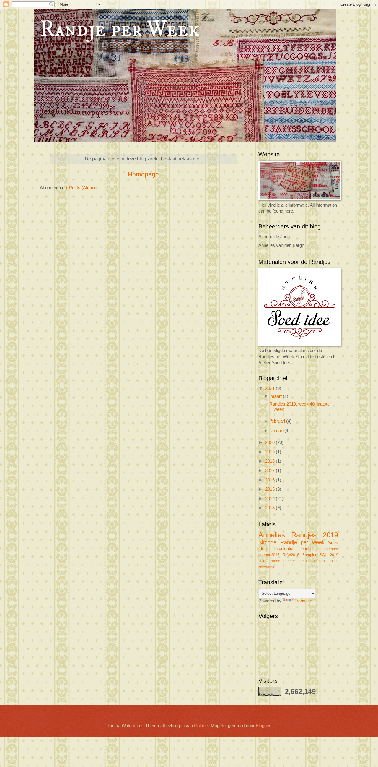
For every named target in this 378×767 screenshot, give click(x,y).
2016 (270, 480)
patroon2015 (268, 555)
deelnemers (328, 549)
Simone (267, 542)
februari (278, 421)
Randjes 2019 (314, 535)
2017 (270, 470)
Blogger (263, 725)
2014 (270, 498)
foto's (334, 561)
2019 (270, 452)
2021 (270, 388)
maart (277, 396)
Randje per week (302, 542)
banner (289, 561)
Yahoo (275, 561)
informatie (283, 548)
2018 (270, 461)
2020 (270, 442)
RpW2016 (291, 555)
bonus (304, 561)
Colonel (201, 725)
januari (277, 430)
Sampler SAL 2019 (320, 555)
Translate (303, 601)
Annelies (271, 535)
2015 (270, 489)
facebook (319, 561)
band (306, 548)
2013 (270, 507)
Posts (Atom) (82, 187)
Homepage (143, 174)
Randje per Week (120, 29)
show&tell (266, 567)
